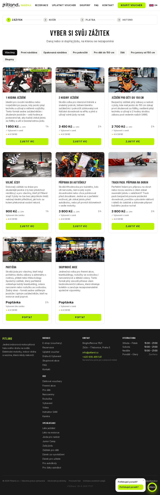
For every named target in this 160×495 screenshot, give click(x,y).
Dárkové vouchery (52, 381)
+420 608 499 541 (92, 356)
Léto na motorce (50, 432)
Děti (122, 52)
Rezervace (41, 5)
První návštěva (29, 52)
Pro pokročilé (80, 52)
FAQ (96, 5)
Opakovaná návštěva (55, 52)
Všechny (10, 52)
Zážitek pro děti (50, 450)
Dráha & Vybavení (51, 356)
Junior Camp (48, 441)
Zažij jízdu (47, 445)
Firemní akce (49, 385)
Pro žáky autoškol (51, 467)
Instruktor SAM (49, 412)
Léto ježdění (48, 428)
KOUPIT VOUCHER (131, 5)
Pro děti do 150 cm (104, 52)
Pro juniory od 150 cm (143, 52)
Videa (45, 407)
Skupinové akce (50, 360)
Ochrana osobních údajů (94, 481)
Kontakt (108, 5)
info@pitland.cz (90, 352)
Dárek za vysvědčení (53, 454)
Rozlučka (47, 398)
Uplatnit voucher (64, 5)
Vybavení (47, 403)
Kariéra (46, 416)
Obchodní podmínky (57, 481)
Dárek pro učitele (51, 458)
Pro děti (46, 390)
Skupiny (85, 5)
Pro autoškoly (49, 463)
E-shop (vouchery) (52, 343)
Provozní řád (74, 481)
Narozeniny (48, 394)
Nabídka (26, 5)
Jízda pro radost (51, 437)
